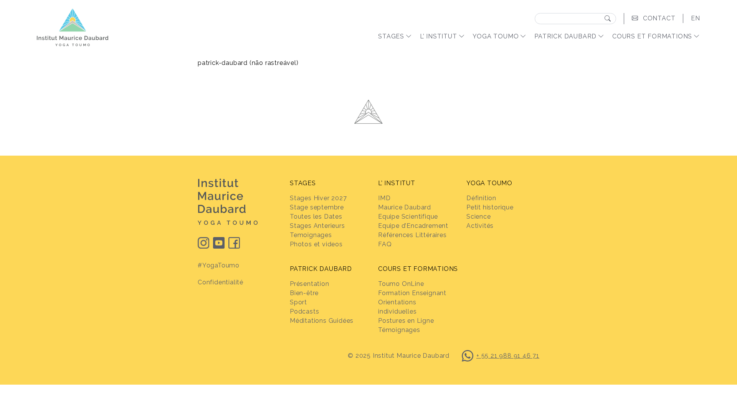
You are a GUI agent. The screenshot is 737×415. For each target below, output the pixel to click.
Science (478, 216)
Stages (391, 36)
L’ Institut (438, 36)
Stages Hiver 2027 (318, 198)
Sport (298, 302)
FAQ (385, 244)
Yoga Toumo (496, 36)
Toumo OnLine (401, 283)
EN (695, 18)
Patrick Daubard (565, 36)
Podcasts (304, 311)
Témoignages (399, 330)
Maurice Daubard (404, 207)
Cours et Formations (652, 36)
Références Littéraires (412, 235)
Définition (481, 198)
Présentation (309, 283)
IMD (384, 198)
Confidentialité (220, 282)
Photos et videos (316, 244)
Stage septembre (317, 207)
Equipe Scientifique (408, 216)
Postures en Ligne (406, 320)
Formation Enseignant (412, 293)
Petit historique (490, 207)
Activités (480, 225)
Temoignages (311, 235)
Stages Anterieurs (317, 225)
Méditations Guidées (322, 320)
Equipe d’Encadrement (413, 225)
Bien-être (304, 293)
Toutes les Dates (316, 216)
